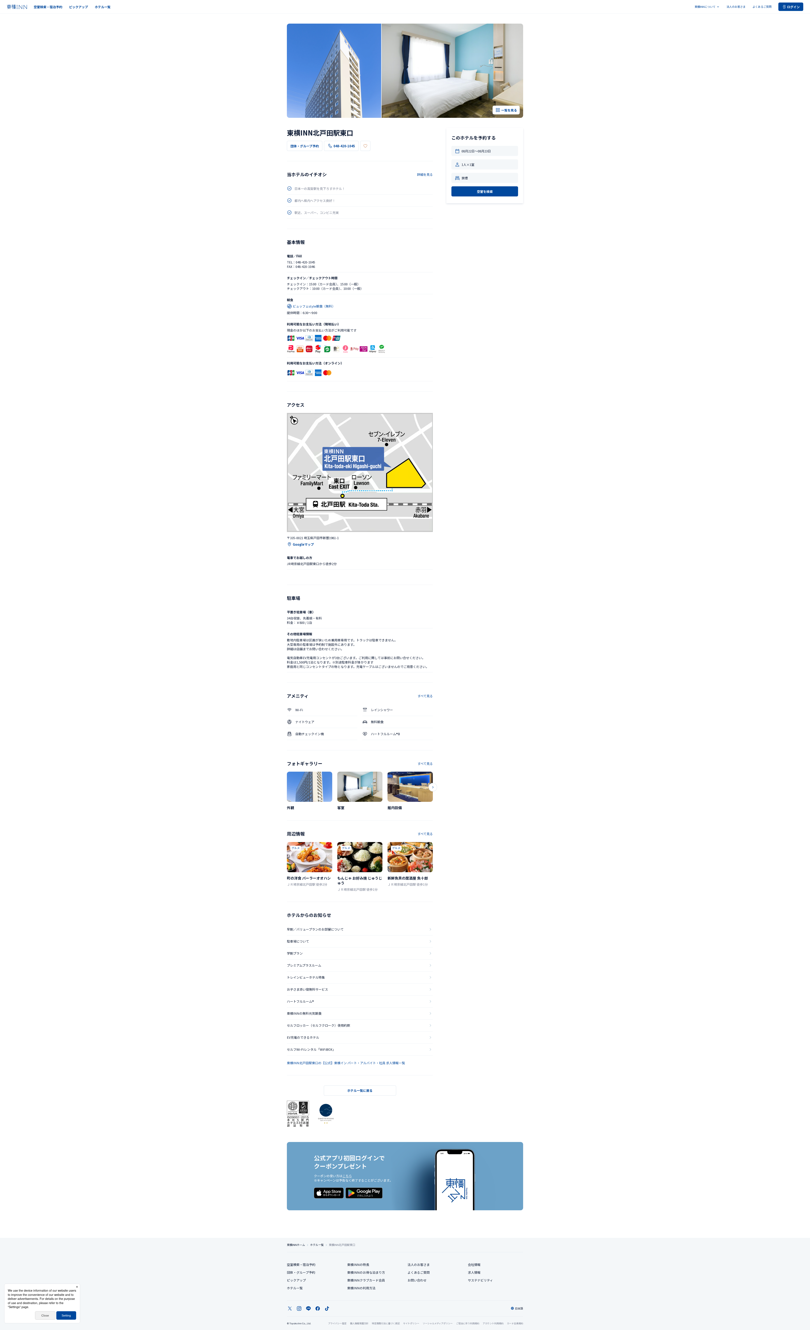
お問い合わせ (417, 1280)
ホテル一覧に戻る (360, 1090)
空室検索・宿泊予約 (48, 7)
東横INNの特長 (358, 1264)
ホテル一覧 (103, 7)
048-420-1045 (344, 146)
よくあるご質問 (762, 7)
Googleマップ (303, 544)
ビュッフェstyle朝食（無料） (314, 306)
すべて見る (425, 696)
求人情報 (474, 1272)
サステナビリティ (480, 1280)
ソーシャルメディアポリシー (438, 1323)
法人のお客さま (736, 7)
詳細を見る (425, 174)
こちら (347, 1176)
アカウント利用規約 (493, 1323)
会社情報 (474, 1264)
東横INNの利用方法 (361, 1288)
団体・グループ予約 (304, 146)
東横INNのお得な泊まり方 (366, 1272)
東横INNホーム (296, 1245)
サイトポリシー (411, 1323)
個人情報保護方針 (359, 1323)
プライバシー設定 (337, 1323)
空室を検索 (485, 191)
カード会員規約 (515, 1323)
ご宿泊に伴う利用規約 (467, 1323)
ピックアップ (78, 7)
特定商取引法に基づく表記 (386, 1323)
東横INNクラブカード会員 (366, 1280)
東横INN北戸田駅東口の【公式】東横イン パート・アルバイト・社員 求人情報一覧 (346, 1063)
